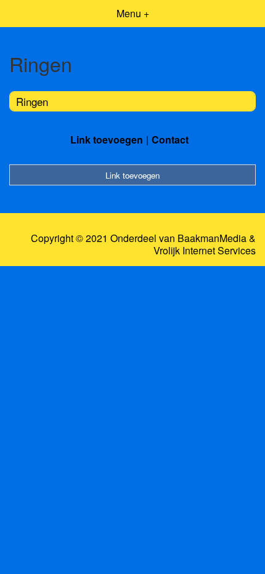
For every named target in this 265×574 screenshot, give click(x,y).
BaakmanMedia (212, 238)
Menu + (132, 13)
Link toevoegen (106, 139)
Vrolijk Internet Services (204, 251)
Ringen (32, 101)
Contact (170, 139)
